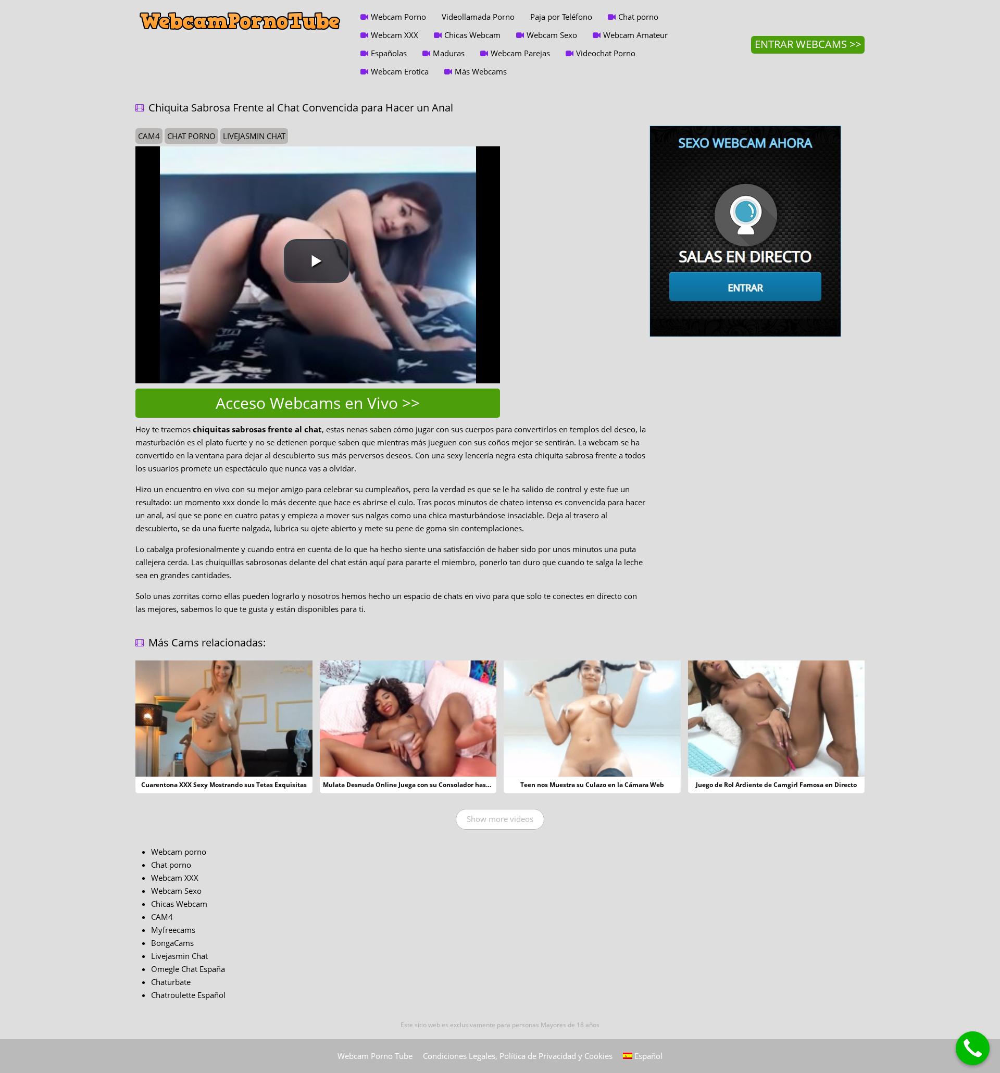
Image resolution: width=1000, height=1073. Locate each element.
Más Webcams (481, 71)
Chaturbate (171, 982)
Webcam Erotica (400, 71)
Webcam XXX (394, 35)
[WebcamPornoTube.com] (240, 8)
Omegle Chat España (188, 969)
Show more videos (500, 819)
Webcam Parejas (520, 53)
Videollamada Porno (478, 16)
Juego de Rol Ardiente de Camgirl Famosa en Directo (776, 784)
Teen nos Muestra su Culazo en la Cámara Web (592, 784)
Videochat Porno (605, 53)
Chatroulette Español (188, 995)
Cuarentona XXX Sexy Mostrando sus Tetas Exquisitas (224, 784)
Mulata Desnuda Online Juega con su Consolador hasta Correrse (421, 784)
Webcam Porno (398, 16)
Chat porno (638, 16)
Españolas (389, 53)
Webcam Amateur (635, 35)
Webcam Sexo (552, 35)
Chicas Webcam (472, 35)
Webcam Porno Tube (375, 1056)
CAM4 (162, 917)
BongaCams (172, 943)
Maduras (449, 53)
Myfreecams (173, 930)
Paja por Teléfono (561, 16)
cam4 (149, 136)
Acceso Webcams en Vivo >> (318, 403)
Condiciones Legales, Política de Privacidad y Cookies (517, 1056)
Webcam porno (178, 851)
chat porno (191, 136)
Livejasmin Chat (179, 956)
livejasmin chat (254, 136)
